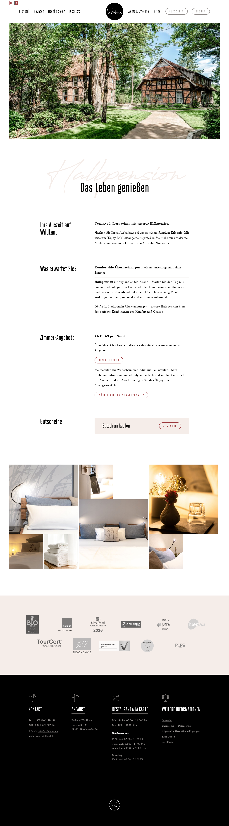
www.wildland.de (44, 736)
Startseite (114, 11)
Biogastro (74, 11)
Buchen (201, 11)
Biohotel (24, 11)
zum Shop (170, 426)
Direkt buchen (109, 360)
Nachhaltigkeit (56, 11)
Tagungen (38, 11)
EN (16, 3)
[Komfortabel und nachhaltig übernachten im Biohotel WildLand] (43, 499)
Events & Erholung (138, 11)
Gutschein (176, 11)
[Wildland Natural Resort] (114, 805)
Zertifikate (167, 742)
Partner (157, 11)
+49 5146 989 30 (45, 720)
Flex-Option (168, 736)
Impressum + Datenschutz (176, 725)
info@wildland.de (48, 731)
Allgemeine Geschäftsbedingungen (181, 731)
